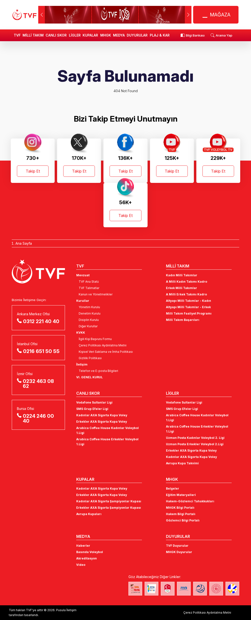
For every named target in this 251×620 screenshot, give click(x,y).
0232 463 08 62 (38, 384)
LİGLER (75, 35)
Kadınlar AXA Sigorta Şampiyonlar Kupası (108, 501)
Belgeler (172, 488)
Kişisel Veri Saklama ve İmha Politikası (106, 352)
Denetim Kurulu (89, 313)
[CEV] (232, 588)
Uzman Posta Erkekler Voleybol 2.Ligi (195, 444)
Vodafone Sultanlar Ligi (94, 402)
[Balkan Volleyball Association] (200, 588)
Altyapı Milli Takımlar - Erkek (188, 307)
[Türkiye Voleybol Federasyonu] (25, 14)
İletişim (82, 364)
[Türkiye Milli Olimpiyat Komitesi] (168, 588)
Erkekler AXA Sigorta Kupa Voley (101, 421)
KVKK (80, 332)
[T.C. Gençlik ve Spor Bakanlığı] (216, 588)
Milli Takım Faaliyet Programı (189, 313)
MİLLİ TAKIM (33, 35)
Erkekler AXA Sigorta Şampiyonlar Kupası (108, 507)
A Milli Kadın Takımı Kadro (186, 281)
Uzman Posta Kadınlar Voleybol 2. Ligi (195, 438)
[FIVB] (184, 588)
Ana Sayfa (23, 243)
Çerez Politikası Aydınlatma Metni (102, 345)
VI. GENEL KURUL (89, 377)
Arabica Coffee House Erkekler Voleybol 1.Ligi (107, 441)
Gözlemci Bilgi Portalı (183, 520)
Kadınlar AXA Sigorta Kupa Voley (101, 415)
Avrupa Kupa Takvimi (182, 463)
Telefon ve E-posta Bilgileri (98, 371)
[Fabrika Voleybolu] (135, 588)
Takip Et (33, 171)
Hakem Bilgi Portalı (180, 514)
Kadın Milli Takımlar (181, 275)
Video (80, 565)
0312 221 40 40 (41, 321)
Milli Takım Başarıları (182, 320)
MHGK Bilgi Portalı (180, 507)
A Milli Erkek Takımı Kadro (186, 294)
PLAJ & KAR (160, 35)
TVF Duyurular (177, 545)
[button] (188, 15)
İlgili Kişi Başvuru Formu (95, 339)
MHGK (105, 35)
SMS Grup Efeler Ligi (92, 409)
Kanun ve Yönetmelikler (96, 294)
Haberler (83, 545)
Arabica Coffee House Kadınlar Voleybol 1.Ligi (107, 430)
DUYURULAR (137, 35)
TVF (17, 35)
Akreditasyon (86, 558)
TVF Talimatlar (89, 288)
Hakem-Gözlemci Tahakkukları (190, 501)
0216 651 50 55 (41, 351)
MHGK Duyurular (179, 552)
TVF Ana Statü (89, 281)
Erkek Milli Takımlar (181, 288)
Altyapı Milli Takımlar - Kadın (188, 301)
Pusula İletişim (66, 610)
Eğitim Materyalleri (181, 495)
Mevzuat (82, 275)
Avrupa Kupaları (88, 514)
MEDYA (119, 35)
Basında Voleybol (89, 552)
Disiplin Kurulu (89, 320)
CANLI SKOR (56, 35)
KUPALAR (90, 35)
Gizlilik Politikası (90, 358)
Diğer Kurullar (88, 326)
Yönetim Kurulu (89, 307)
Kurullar (82, 301)
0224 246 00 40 (38, 418)
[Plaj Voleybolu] (151, 588)
